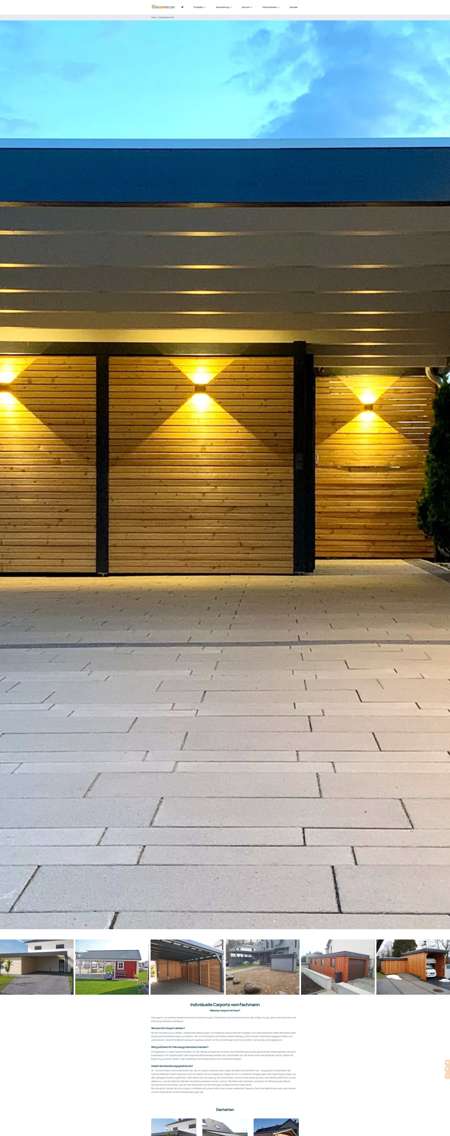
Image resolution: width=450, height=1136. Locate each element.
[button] (2, 967)
